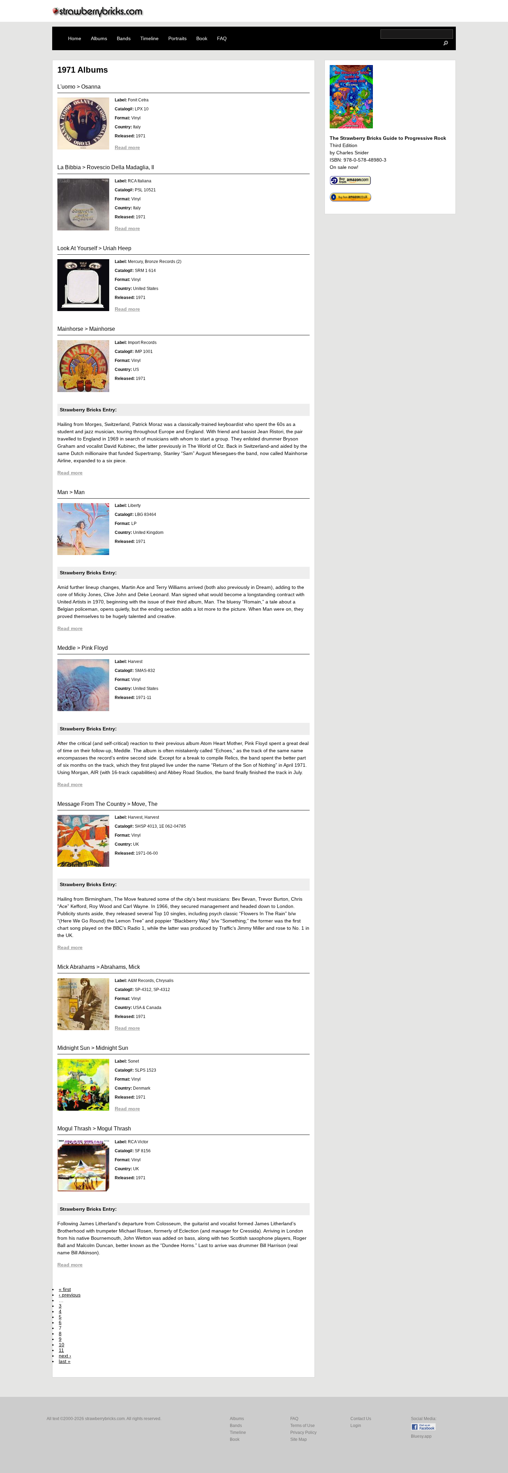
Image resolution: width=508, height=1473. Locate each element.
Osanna (91, 87)
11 (61, 1350)
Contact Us (360, 1418)
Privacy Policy (303, 1432)
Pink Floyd (95, 648)
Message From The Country (91, 804)
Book (201, 38)
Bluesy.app (421, 1436)
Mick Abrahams (76, 967)
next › (65, 1355)
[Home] (98, 16)
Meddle (66, 648)
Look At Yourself (77, 248)
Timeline (149, 38)
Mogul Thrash (74, 1128)
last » (64, 1361)
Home (74, 38)
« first (65, 1289)
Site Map (298, 1439)
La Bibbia (69, 167)
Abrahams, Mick (120, 967)
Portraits (177, 38)
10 (61, 1344)
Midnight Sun (73, 1048)
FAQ (222, 38)
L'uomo (66, 87)
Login (355, 1425)
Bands (124, 38)
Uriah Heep (117, 248)
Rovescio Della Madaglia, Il (120, 167)
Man (62, 492)
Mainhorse (70, 329)
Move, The (145, 804)
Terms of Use (302, 1425)
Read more (127, 147)
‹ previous (70, 1295)
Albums (99, 38)
